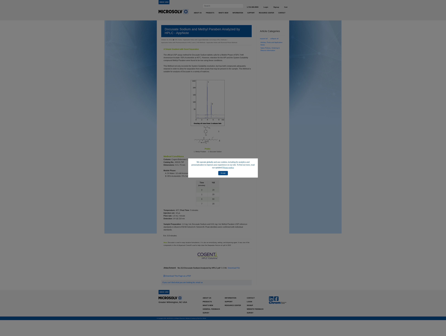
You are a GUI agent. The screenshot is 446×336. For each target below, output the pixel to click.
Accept (223, 173)
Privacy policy (228, 168)
